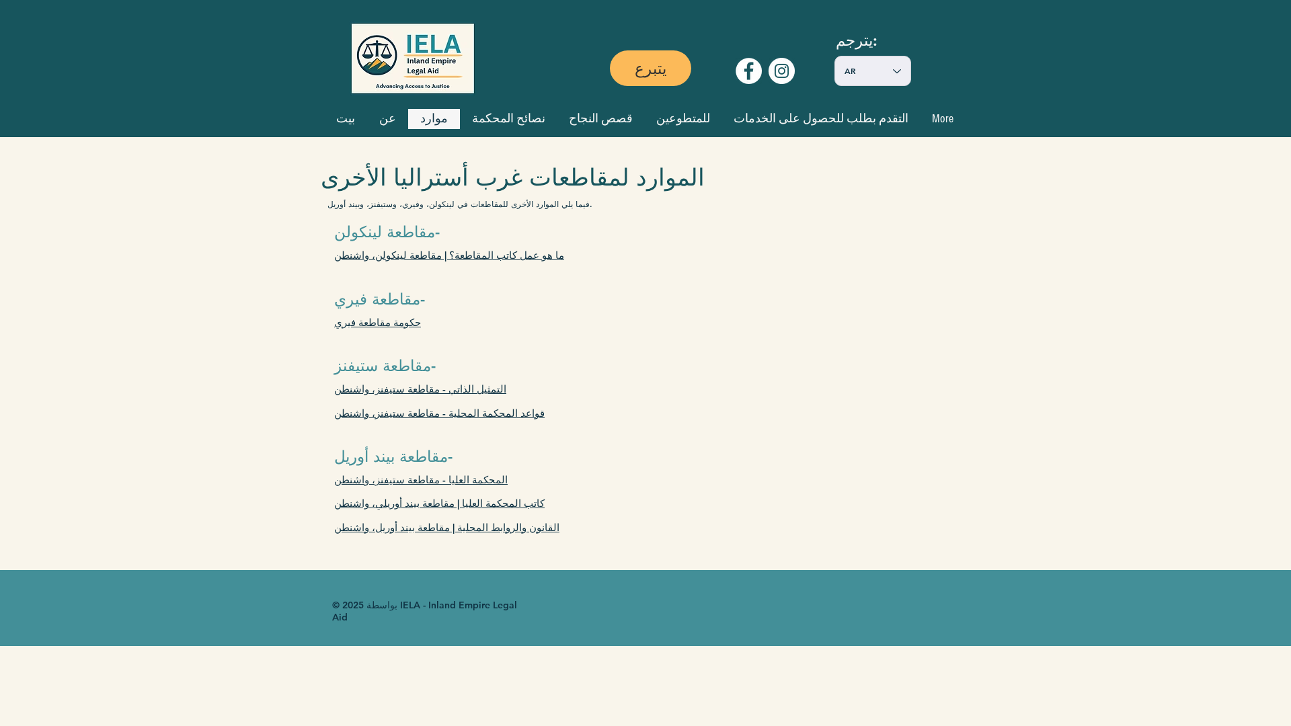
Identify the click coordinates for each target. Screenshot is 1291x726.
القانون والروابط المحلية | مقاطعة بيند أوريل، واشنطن (446, 527)
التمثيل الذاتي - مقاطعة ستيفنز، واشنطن (420, 388)
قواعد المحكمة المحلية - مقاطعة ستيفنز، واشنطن (439, 413)
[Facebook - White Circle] (749, 71)
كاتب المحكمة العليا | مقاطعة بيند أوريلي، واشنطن (439, 503)
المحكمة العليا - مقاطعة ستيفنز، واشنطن (421, 479)
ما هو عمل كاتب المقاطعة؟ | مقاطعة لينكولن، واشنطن (449, 255)
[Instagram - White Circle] (782, 71)
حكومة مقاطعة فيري (377, 322)
